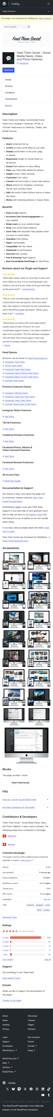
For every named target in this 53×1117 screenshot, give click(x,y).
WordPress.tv (9, 1050)
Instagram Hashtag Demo (16, 393)
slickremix (24, 63)
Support (8, 105)
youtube (47, 910)
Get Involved (34, 1037)
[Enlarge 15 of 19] (22, 692)
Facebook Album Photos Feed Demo (22, 373)
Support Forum (36, 514)
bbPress (7, 1067)
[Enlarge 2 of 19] (47, 555)
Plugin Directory (9, 11)
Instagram (39, 905)
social (47, 905)
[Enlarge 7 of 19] (22, 614)
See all (48, 959)
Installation (10, 92)
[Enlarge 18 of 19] (47, 711)
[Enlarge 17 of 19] (22, 711)
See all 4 (47, 899)
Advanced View (9, 917)
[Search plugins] (28, 26)
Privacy (5, 1029)
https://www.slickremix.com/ (15, 541)
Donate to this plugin (11, 1000)
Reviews (9, 86)
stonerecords (29, 289)
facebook (30, 905)
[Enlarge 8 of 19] (47, 614)
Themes (31, 1020)
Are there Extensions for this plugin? (18, 807)
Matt (5, 1063)
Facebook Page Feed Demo (18, 369)
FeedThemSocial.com (37, 358)
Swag (31, 1050)
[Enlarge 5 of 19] (22, 594)
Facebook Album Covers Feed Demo (21, 377)
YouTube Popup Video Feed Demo (20, 404)
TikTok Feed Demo (13, 365)
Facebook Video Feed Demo (18, 400)
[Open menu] (49, 3)
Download (8, 70)
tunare (7, 345)
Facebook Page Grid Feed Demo (20, 396)
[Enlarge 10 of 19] (47, 633)
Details (8, 79)
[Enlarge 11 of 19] (22, 653)
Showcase (32, 1016)
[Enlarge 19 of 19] (47, 731)
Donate (32, 1046)
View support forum (11, 978)
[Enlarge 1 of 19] (22, 555)
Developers (7, 1046)
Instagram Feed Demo (15, 362)
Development (11, 99)
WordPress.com (10, 1058)
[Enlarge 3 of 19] (22, 575)
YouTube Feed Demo (14, 380)
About (5, 1016)
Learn (5, 1037)
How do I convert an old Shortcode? (19, 799)
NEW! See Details (13, 481)
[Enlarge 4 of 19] (47, 575)
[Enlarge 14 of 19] (47, 672)
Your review (7, 959)
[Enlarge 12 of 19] (47, 653)
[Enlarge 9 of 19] (22, 633)
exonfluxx (19, 313)
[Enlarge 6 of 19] (47, 594)
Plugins (31, 1024)
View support (25, 860)
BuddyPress (9, 1071)
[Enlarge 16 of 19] (47, 692)
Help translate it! (45, 18)
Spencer (11, 844)
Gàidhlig (11, 1083)
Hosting (5, 1024)
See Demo (9, 416)
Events (31, 1041)
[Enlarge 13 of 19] (22, 672)
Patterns (31, 1029)
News (5, 1020)
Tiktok (39, 910)
